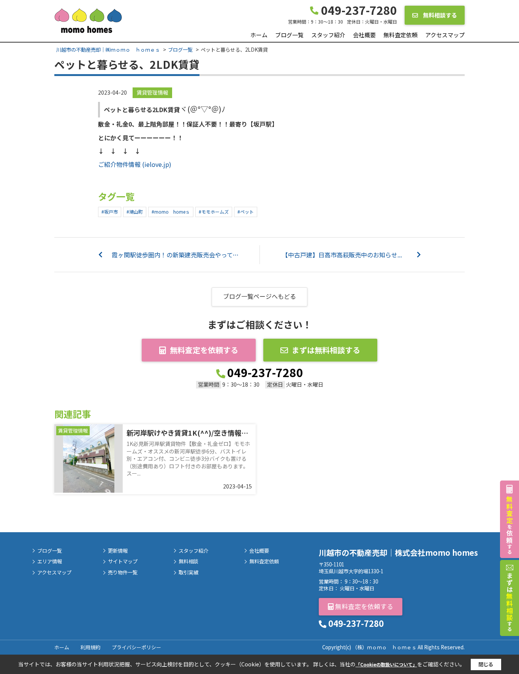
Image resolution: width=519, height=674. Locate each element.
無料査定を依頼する (204, 349)
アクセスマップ (445, 35)
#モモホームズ (214, 211)
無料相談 (188, 561)
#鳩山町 (135, 211)
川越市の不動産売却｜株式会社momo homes (398, 552)
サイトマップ (123, 561)
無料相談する (439, 15)
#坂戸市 (109, 211)
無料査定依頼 (400, 35)
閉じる (485, 664)
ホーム (258, 35)
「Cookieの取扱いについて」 (386, 664)
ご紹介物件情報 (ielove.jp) (134, 164)
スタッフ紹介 (328, 35)
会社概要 (364, 35)
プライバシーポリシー (136, 647)
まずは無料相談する (326, 349)
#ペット (245, 211)
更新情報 (118, 550)
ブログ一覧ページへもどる (259, 296)
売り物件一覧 (123, 572)
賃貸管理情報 (152, 92)
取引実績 (188, 572)
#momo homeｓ (171, 211)
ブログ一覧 (289, 35)
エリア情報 (49, 561)
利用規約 (90, 647)
